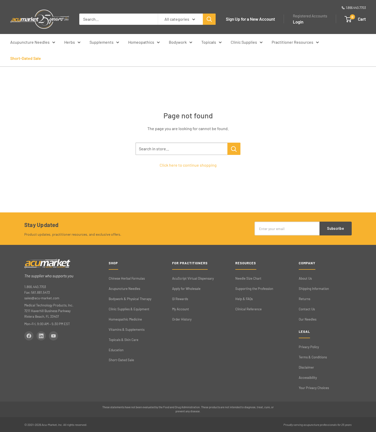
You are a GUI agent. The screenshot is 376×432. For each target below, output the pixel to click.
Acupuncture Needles (30, 42)
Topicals (208, 42)
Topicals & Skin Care (123, 340)
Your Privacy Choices (314, 388)
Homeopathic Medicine (125, 319)
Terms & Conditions (313, 357)
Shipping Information (314, 289)
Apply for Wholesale (186, 289)
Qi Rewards (180, 299)
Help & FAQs (244, 299)
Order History (182, 319)
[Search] (209, 19)
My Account (180, 309)
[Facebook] (29, 335)
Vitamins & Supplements (127, 329)
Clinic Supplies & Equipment (129, 309)
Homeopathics (141, 42)
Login (298, 21)
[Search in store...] (233, 149)
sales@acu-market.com (41, 298)
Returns (304, 299)
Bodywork (178, 42)
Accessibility (308, 378)
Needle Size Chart (248, 278)
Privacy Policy (309, 347)
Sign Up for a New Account (250, 18)
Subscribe (335, 228)
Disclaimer (306, 367)
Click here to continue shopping (188, 165)
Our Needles (307, 319)
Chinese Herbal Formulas (127, 278)
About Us (305, 278)
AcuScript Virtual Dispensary (193, 278)
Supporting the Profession (254, 289)
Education (116, 350)
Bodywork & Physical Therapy (130, 299)
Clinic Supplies (244, 42)
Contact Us (307, 309)
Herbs (69, 42)
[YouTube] (53, 335)
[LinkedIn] (41, 335)
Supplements (102, 42)
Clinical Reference (248, 309)
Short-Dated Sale (25, 58)
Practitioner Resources (292, 42)
